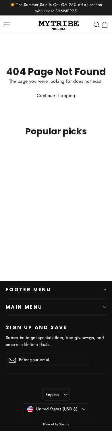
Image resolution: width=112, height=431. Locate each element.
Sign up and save (36, 327)
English (52, 394)
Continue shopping (56, 95)
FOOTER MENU (28, 289)
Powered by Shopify (56, 424)
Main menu (24, 307)
